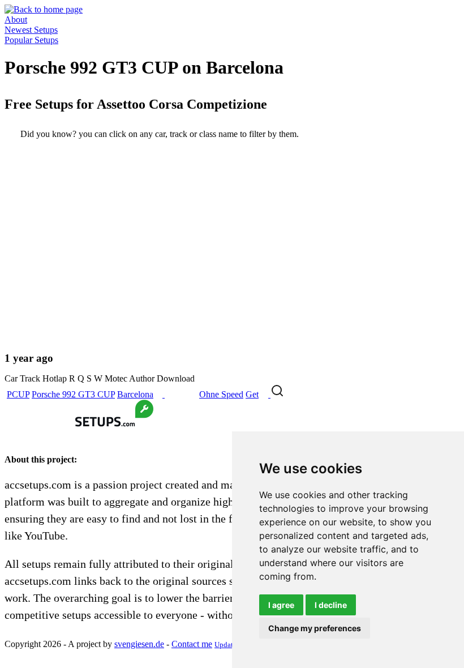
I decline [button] (331, 605)
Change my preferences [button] (314, 628)
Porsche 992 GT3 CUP (73, 394)
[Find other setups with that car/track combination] (277, 394)
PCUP (18, 394)
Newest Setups (31, 30)
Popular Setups (31, 40)
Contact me (191, 644)
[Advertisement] (232, 254)
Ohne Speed (221, 394)
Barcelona (135, 394)
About (16, 19)
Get (252, 394)
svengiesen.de (139, 644)
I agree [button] (281, 605)
